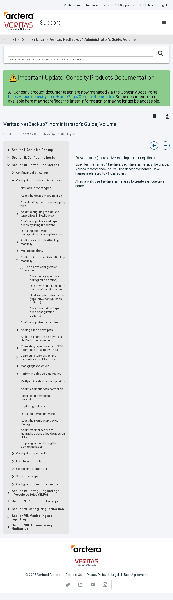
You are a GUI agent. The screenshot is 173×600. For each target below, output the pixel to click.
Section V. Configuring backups (35, 501)
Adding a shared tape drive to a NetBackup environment (41, 338)
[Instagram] (105, 584)
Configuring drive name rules (39, 322)
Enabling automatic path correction (36, 397)
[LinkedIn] (80, 584)
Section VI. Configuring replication (38, 509)
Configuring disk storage (32, 173)
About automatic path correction (42, 389)
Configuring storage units (32, 469)
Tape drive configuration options (41, 268)
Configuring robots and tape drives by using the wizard (39, 223)
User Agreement (136, 574)
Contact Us (74, 574)
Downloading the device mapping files (43, 204)
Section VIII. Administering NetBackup (32, 527)
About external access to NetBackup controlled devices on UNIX (43, 433)
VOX (106, 5)
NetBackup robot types (36, 188)
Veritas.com (72, 5)
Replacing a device (33, 406)
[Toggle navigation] (164, 22)
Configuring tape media (31, 453)
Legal (115, 574)
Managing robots (32, 251)
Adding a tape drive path (37, 330)
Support (9, 39)
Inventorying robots (29, 461)
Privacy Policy (96, 574)
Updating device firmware (38, 414)
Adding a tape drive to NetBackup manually (43, 259)
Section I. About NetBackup (32, 150)
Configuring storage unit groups (37, 484)
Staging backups (27, 476)
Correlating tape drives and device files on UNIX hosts (38, 357)
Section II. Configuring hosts (33, 157)
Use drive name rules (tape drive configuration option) (47, 287)
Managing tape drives (35, 366)
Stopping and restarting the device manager (39, 445)
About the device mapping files (41, 196)
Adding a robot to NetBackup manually (40, 242)
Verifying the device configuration (43, 381)
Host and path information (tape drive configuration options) (47, 299)
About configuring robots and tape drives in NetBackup (40, 213)
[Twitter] (68, 584)
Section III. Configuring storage (35, 165)
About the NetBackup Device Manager (40, 422)
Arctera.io (91, 5)
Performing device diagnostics (41, 374)
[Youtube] (93, 584)
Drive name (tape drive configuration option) (44, 278)
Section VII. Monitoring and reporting (32, 517)
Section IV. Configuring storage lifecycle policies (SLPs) (35, 492)
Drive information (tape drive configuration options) (45, 312)
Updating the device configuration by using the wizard (42, 232)
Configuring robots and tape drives (39, 180)
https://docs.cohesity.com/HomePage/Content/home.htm (61, 96)
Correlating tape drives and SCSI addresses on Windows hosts (42, 348)
